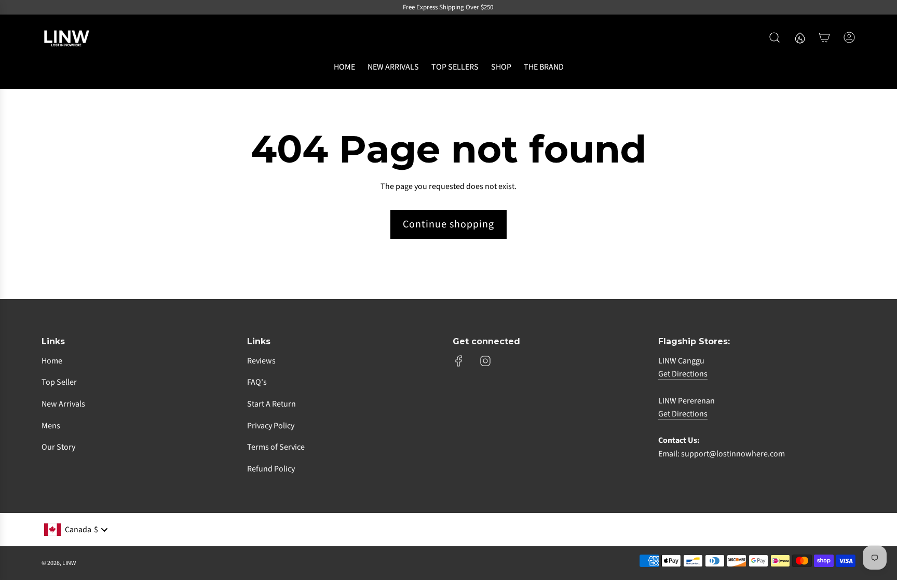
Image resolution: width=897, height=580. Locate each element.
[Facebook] (458, 360)
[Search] (774, 37)
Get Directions (683, 374)
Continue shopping (448, 224)
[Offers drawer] (799, 37)
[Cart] (824, 37)
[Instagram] (485, 360)
